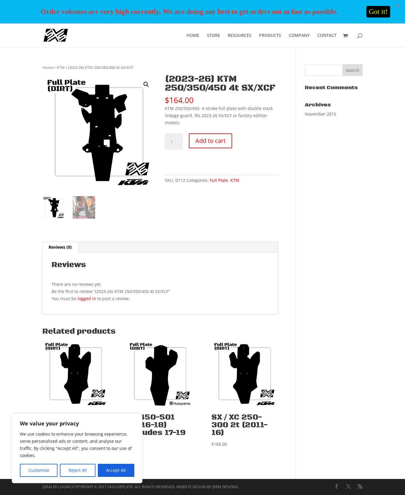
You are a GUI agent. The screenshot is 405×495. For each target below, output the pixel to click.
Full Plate (219, 180)
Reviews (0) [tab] (60, 247)
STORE (213, 35)
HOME (192, 35)
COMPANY (299, 35)
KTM (61, 67)
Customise (38, 470)
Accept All (116, 470)
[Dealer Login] (56, 486)
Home (47, 67)
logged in (87, 298)
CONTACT (327, 35)
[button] (146, 84)
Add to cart (210, 141)
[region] (77, 448)
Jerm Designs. (225, 486)
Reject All (77, 470)
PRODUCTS (270, 35)
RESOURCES (239, 35)
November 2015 (320, 114)
